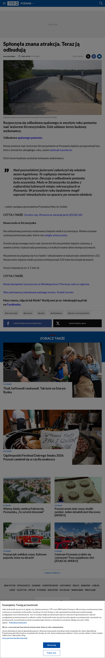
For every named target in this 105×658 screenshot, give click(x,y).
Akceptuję (51, 645)
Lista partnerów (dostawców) (14, 638)
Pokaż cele (51, 653)
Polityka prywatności (18, 623)
